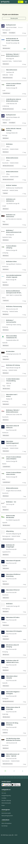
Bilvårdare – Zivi (11, 502)
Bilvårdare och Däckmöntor (10, 215)
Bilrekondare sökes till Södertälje (13, 708)
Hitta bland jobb (6, 803)
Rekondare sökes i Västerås (12, 677)
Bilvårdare (9, 144)
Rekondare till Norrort (13, 590)
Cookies (4, 798)
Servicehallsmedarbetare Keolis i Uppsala (13, 276)
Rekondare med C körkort (12, 395)
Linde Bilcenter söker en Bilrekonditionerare (13, 100)
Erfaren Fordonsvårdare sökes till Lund (13, 84)
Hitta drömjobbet (6, 823)
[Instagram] (2, 830)
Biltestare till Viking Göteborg (12, 724)
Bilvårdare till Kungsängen (10, 546)
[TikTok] (11, 830)
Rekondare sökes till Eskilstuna (12, 426)
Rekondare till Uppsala (13, 560)
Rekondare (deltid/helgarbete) (12, 442)
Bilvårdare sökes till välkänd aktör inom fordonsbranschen (12, 661)
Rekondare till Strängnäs (14, 631)
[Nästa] (23, 771)
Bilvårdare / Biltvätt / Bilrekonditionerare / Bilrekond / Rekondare (13, 55)
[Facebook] (8, 830)
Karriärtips (5, 826)
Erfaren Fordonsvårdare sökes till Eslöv (13, 473)
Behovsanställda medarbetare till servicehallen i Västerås (13, 337)
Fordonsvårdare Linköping (11, 247)
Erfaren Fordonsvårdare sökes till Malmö (13, 458)
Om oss (4, 793)
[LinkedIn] (5, 830)
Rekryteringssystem (7, 815)
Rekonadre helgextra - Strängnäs (13, 692)
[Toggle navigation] (26, 2)
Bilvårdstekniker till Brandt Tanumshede (12, 39)
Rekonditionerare (11, 70)
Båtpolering (10, 531)
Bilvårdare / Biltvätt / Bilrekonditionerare (12, 411)
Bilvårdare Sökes (11, 261)
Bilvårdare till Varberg (13, 365)
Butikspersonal (11, 25)
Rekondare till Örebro (13, 617)
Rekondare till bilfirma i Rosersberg (13, 575)
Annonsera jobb (6, 813)
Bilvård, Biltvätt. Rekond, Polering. (13, 129)
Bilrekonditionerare (12, 158)
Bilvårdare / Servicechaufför (11, 321)
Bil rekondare (10, 351)
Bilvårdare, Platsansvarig (14, 306)
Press (3, 805)
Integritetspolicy (6, 795)
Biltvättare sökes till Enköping (12, 646)
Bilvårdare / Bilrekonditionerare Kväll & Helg (13, 231)
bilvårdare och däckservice (10, 200)
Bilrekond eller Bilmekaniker (10, 516)
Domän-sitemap (6, 800)
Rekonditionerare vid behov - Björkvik (12, 755)
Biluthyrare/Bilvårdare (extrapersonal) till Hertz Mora (14, 292)
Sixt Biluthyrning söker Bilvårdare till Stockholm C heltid (13, 739)
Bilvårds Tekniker (11, 185)
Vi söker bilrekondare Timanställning (12, 380)
